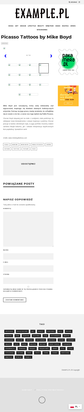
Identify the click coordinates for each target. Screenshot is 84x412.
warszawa (65, 352)
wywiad (19, 357)
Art (16, 26)
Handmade (9, 340)
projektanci (44, 348)
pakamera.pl (10, 348)
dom (17, 335)
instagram (41, 340)
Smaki (57, 26)
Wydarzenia (42, 30)
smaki (55, 348)
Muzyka (65, 26)
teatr (37, 352)
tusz (34, 149)
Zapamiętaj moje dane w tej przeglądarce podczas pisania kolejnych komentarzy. (27, 290)
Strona (6, 274)
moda (24, 344)
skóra (48, 144)
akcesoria (9, 331)
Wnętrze (50, 26)
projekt (33, 348)
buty (60, 331)
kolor (61, 340)
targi (29, 352)
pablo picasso (37, 144)
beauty (40, 331)
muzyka (33, 344)
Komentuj (7, 208)
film (45, 335)
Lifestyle (32, 26)
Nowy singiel (55, 344)
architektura (22, 331)
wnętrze (8, 357)
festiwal (36, 335)
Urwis (73, 26)
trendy (55, 352)
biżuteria (51, 331)
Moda (10, 26)
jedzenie (52, 340)
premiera (22, 348)
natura (43, 344)
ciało (6, 144)
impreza (29, 340)
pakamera (67, 344)
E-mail (5, 262)
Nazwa (6, 250)
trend (46, 352)
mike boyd (25, 144)
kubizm (15, 144)
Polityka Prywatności (50, 390)
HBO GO (20, 340)
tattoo (16, 149)
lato (16, 344)
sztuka (7, 149)
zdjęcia (28, 357)
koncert (71, 340)
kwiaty (8, 344)
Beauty (41, 26)
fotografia (55, 335)
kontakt (27, 390)
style (70, 348)
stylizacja (9, 352)
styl (62, 348)
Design (23, 26)
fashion (26, 335)
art (33, 331)
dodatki (8, 335)
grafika (67, 335)
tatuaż (25, 149)
